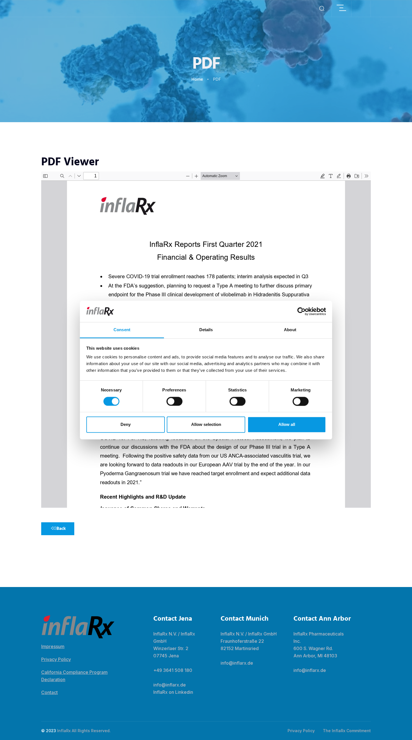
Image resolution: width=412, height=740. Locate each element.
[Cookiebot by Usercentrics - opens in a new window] (301, 311)
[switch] (174, 401)
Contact (49, 692)
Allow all (286, 424)
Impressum (52, 646)
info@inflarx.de (169, 685)
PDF (217, 79)
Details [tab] (206, 330)
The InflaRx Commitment (347, 730)
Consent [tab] (122, 330)
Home (197, 79)
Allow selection (206, 424)
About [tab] (290, 330)
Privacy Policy (56, 659)
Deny (126, 424)
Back (60, 528)
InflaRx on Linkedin (173, 692)
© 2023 (48, 730)
